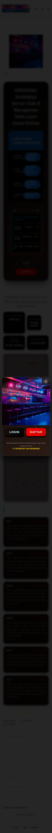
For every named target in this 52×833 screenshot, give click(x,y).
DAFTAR (36, 432)
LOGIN (14, 432)
